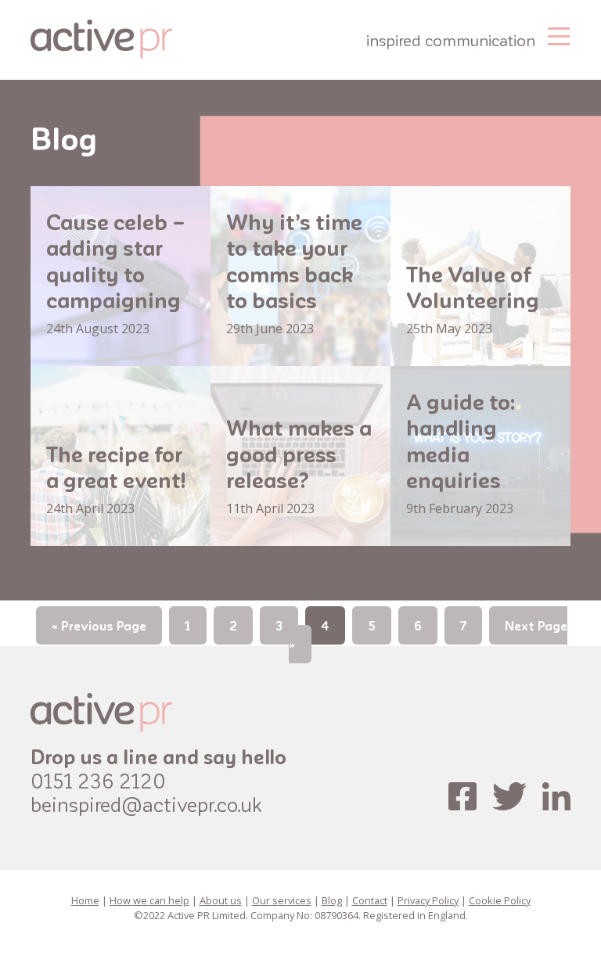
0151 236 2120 (98, 780)
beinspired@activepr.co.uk (146, 804)
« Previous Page (99, 625)
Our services (281, 900)
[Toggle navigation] (558, 34)
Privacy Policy (428, 900)
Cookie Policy (500, 900)
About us (221, 900)
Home (85, 900)
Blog (332, 900)
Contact (369, 900)
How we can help (149, 900)
